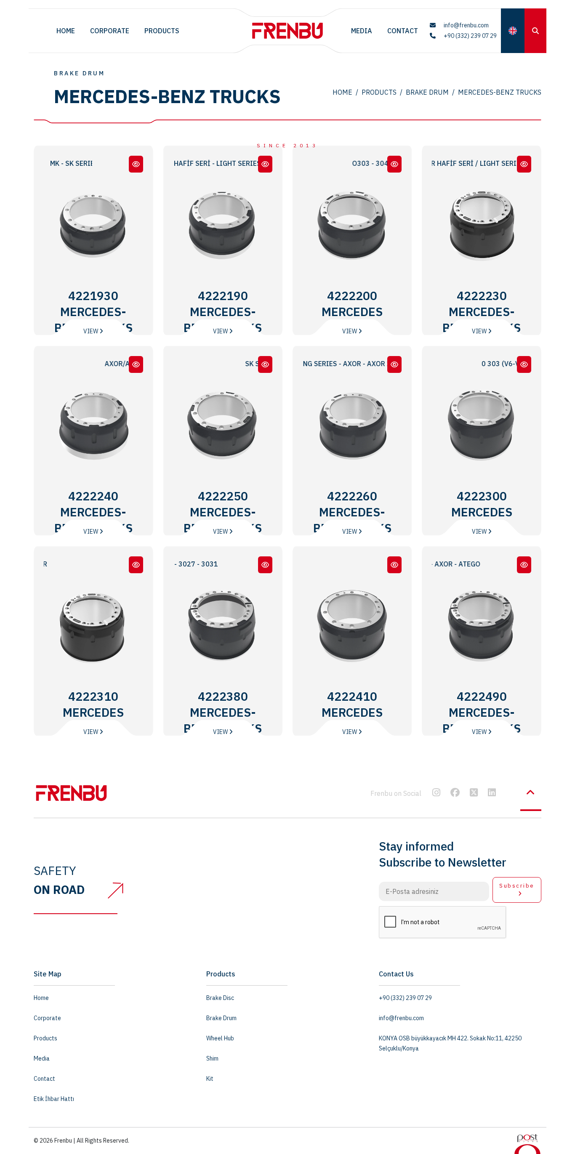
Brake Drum (427, 92)
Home (65, 31)
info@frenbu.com (465, 25)
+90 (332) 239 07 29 (469, 36)
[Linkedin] (492, 793)
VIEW (91, 331)
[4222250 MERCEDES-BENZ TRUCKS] (265, 364)
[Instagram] (436, 793)
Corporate (109, 31)
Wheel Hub (220, 1038)
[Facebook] (455, 793)
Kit (209, 1078)
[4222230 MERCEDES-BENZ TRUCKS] (524, 164)
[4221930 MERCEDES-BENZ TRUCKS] (136, 164)
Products (161, 31)
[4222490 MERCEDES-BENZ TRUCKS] (524, 564)
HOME (342, 92)
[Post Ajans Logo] (527, 1143)
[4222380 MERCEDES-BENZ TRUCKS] (265, 564)
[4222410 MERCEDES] (394, 564)
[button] (512, 30)
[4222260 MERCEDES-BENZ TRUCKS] (394, 364)
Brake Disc (220, 998)
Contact (402, 31)
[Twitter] (474, 793)
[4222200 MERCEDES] (394, 164)
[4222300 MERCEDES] (524, 364)
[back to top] (530, 792)
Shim (212, 1058)
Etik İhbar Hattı (54, 1099)
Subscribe (517, 885)
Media (361, 31)
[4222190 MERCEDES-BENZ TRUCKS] (265, 164)
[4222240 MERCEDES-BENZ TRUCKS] (136, 364)
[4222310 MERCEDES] (136, 564)
